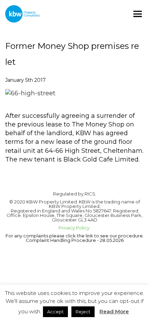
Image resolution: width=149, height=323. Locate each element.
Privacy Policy (74, 227)
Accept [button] (55, 311)
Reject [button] (83, 311)
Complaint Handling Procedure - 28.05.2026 (75, 240)
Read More (114, 311)
